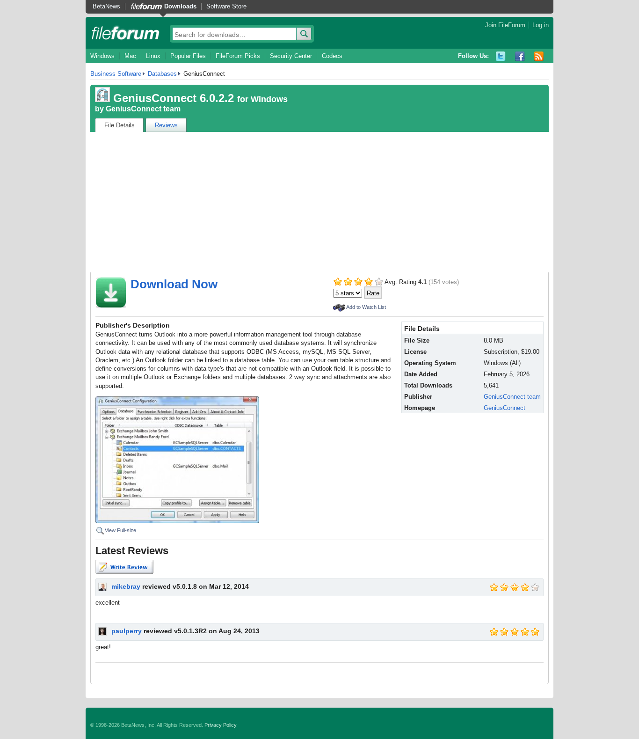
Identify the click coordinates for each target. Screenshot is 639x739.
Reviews (166, 125)
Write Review (124, 567)
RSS (539, 56)
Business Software (115, 73)
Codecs (332, 55)
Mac (130, 55)
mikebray (125, 586)
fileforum (125, 33)
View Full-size (120, 530)
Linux (153, 55)
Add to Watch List (366, 307)
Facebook (520, 56)
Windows (102, 55)
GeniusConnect (504, 407)
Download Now (174, 284)
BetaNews (106, 6)
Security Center (291, 55)
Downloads (180, 6)
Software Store (226, 6)
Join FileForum (505, 25)
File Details (119, 125)
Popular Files (188, 55)
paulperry (126, 631)
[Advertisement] (319, 202)
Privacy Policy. (221, 725)
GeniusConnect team (143, 109)
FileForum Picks (238, 55)
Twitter (501, 56)
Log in (540, 25)
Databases (162, 73)
